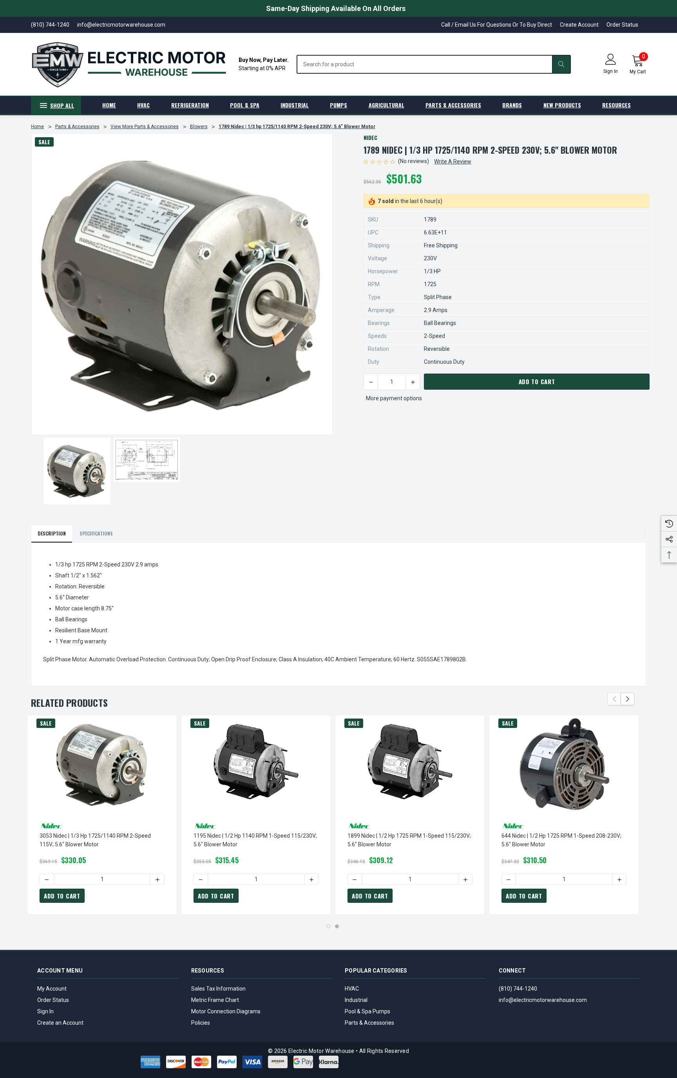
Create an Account (60, 1023)
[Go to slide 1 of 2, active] (328, 926)
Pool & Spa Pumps (367, 1011)
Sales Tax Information (218, 988)
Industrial (356, 1000)
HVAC (352, 988)
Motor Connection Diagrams (226, 1011)
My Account (52, 988)
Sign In (45, 1011)
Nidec (370, 137)
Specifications (96, 533)
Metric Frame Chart (215, 1000)
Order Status (622, 25)
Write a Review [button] (452, 161)
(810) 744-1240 (518, 988)
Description (52, 533)
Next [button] (627, 699)
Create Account (579, 25)
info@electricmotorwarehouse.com (543, 1000)
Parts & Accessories (369, 1023)
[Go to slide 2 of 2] (337, 926)
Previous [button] (614, 699)
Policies (200, 1023)
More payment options (394, 398)
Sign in (610, 71)
